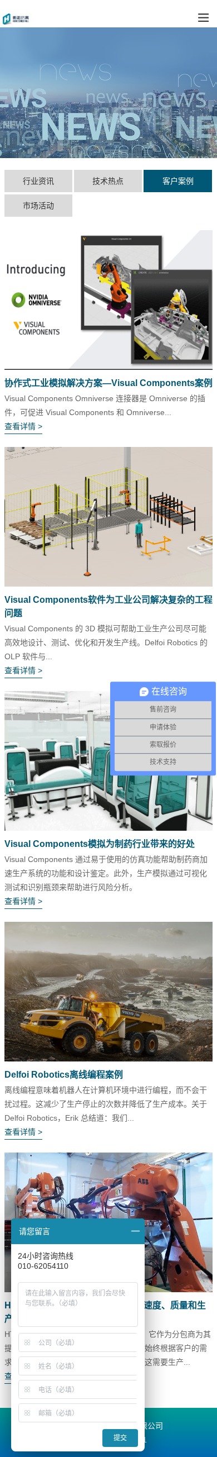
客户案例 (178, 181)
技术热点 (108, 181)
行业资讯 (38, 181)
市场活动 (38, 205)
